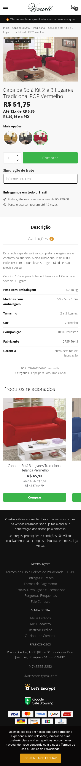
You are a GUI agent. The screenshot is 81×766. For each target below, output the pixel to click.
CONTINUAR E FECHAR (40, 758)
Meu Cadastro (40, 624)
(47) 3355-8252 (40, 666)
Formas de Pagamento (40, 584)
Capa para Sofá (21, 28)
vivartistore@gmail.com (40, 676)
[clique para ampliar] (40, 59)
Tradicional (39, 28)
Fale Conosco (40, 601)
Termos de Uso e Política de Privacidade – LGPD (40, 572)
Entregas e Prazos (40, 578)
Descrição (41, 227)
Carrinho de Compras (40, 635)
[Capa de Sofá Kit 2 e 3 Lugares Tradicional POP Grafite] (25, 137)
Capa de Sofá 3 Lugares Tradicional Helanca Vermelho (34, 468)
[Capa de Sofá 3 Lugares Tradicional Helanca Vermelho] (34, 429)
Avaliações (40, 238)
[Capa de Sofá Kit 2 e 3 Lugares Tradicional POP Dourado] (10, 137)
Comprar (50, 157)
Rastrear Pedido (40, 630)
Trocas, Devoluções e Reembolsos (40, 590)
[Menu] (9, 7)
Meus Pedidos (40, 618)
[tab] (40, 227)
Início (6, 28)
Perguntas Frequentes (40, 595)
